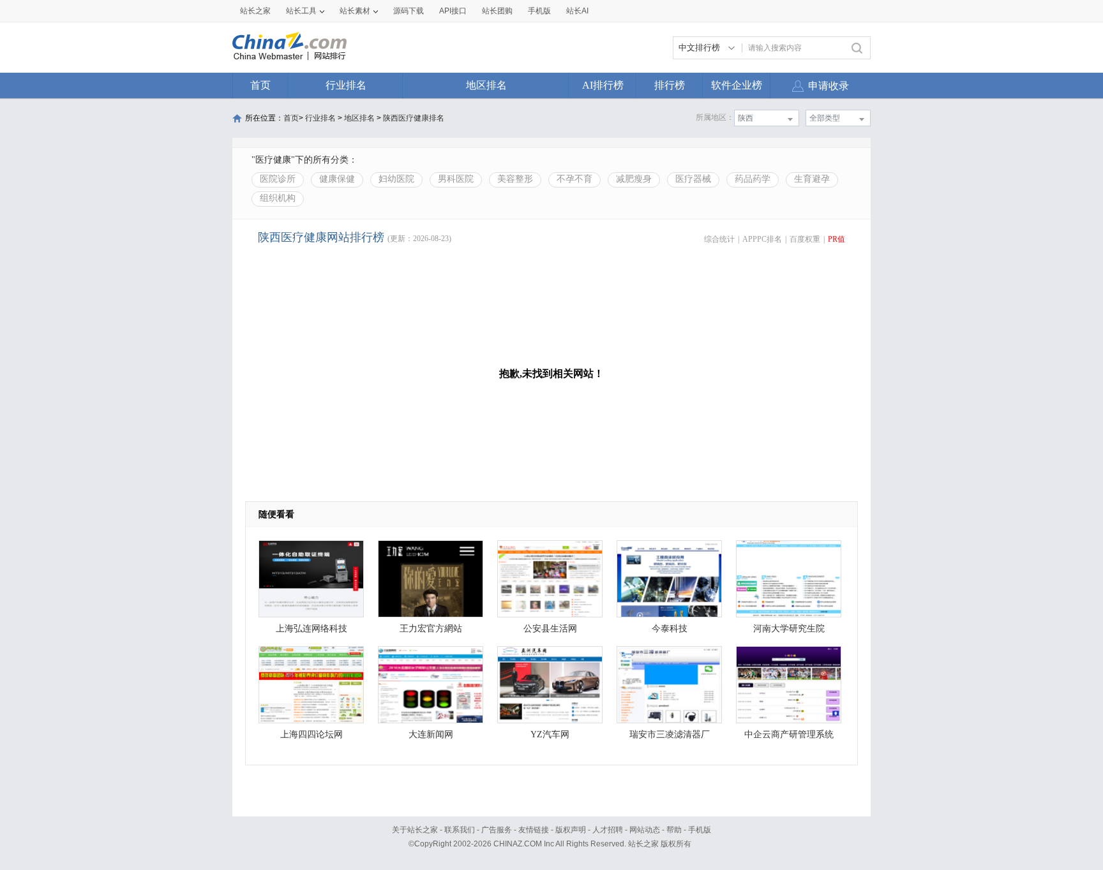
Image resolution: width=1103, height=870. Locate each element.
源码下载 (408, 10)
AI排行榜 (603, 85)
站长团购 (497, 10)
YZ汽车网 (549, 734)
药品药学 (752, 179)
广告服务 (496, 829)
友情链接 (533, 829)
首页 (260, 85)
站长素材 (355, 10)
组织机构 (278, 198)
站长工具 (301, 10)
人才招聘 (607, 829)
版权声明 (570, 829)
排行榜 (669, 85)
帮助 (674, 829)
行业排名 (346, 85)
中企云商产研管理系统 (789, 734)
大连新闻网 (431, 734)
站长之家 (255, 10)
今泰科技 (669, 628)
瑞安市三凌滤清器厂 (669, 734)
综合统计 (719, 239)
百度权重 (805, 239)
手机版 (699, 829)
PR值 (836, 239)
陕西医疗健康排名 (413, 118)
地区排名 (486, 85)
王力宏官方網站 (431, 628)
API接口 (453, 10)
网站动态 (644, 829)
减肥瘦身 (634, 179)
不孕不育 (574, 179)
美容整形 (515, 179)
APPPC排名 (762, 239)
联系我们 (459, 829)
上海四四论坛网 (311, 734)
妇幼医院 (396, 179)
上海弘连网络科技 (311, 628)
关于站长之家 (415, 829)
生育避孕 (812, 179)
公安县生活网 (550, 628)
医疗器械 (693, 179)
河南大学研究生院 (789, 628)
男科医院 (456, 179)
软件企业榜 (736, 85)
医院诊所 (278, 179)
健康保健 (337, 179)
